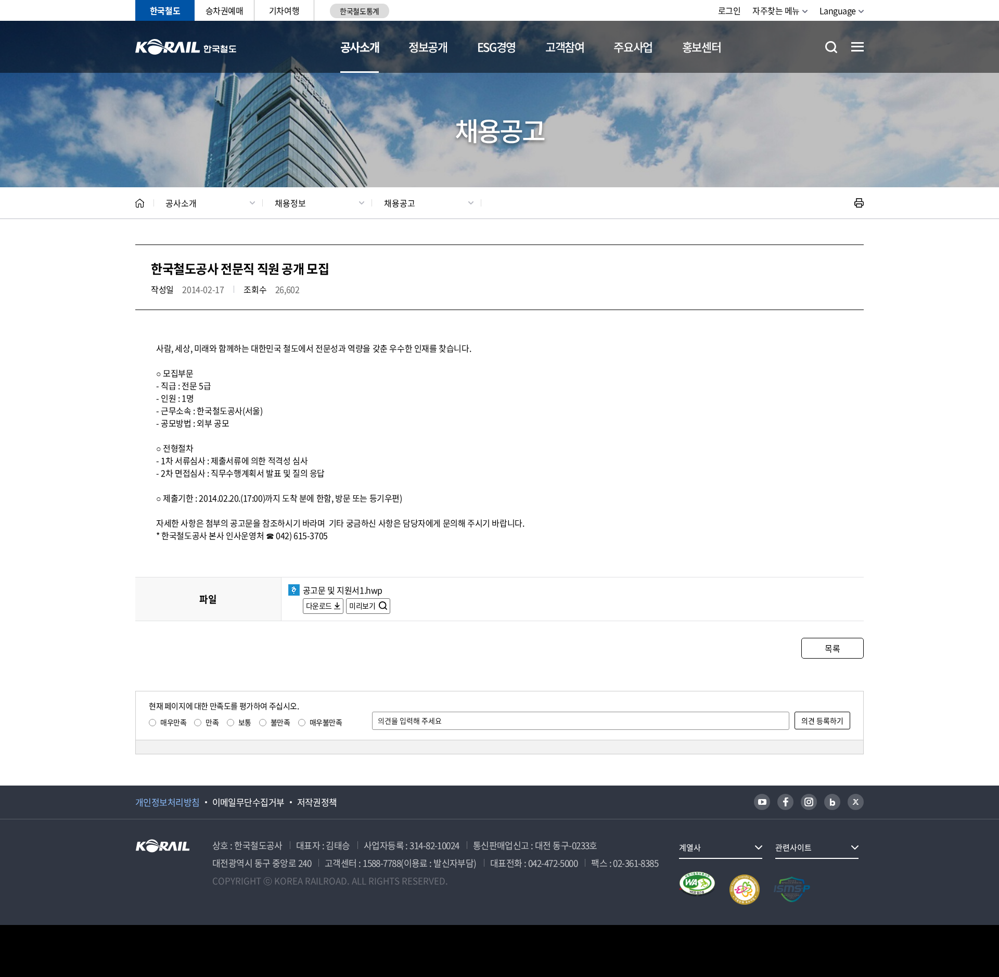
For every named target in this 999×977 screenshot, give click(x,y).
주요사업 (632, 46)
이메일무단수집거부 (248, 802)
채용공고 (399, 203)
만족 (212, 722)
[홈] (139, 203)
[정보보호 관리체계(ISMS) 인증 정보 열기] (792, 889)
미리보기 (363, 605)
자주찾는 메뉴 (776, 10)
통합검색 (831, 47)
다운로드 (319, 605)
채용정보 (290, 203)
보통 (244, 722)
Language (837, 10)
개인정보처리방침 (167, 802)
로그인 (729, 10)
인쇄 (859, 202)
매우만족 (173, 722)
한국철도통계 (359, 11)
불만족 (280, 722)
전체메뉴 (857, 47)
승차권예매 (225, 10)
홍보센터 (701, 46)
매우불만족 (326, 722)
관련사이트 (793, 847)
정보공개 (427, 46)
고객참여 (564, 46)
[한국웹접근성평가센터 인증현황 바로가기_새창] (697, 889)
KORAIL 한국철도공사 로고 (186, 47)
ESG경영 (496, 46)
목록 (832, 648)
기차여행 (284, 10)
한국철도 (165, 10)
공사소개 (359, 46)
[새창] (762, 802)
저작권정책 (317, 802)
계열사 (690, 847)
